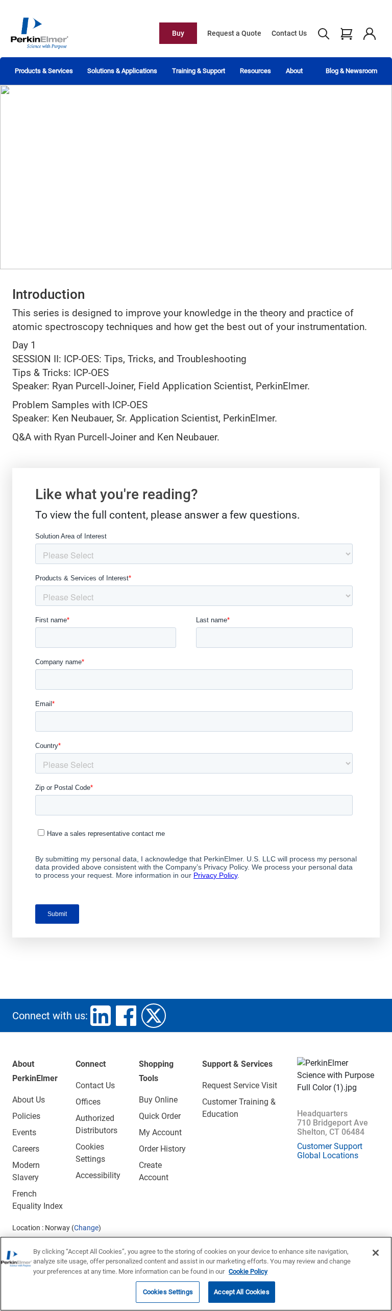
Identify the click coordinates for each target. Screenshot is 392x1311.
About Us (28, 1100)
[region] (196, 1273)
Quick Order (160, 1116)
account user (369, 33)
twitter (153, 1015)
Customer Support (329, 1146)
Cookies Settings (168, 1292)
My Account (160, 1132)
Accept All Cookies (241, 1292)
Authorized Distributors (96, 1124)
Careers (25, 1149)
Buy (178, 33)
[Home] (39, 32)
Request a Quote (234, 33)
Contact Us (289, 33)
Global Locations (327, 1155)
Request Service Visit (239, 1085)
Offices (88, 1102)
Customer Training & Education (239, 1108)
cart (346, 33)
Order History (162, 1149)
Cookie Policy (248, 1271)
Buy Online (158, 1100)
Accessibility (98, 1175)
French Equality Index (37, 1200)
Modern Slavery (26, 1171)
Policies (26, 1116)
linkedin (100, 1015)
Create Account (153, 1171)
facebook (126, 1015)
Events (24, 1132)
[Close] (375, 1253)
